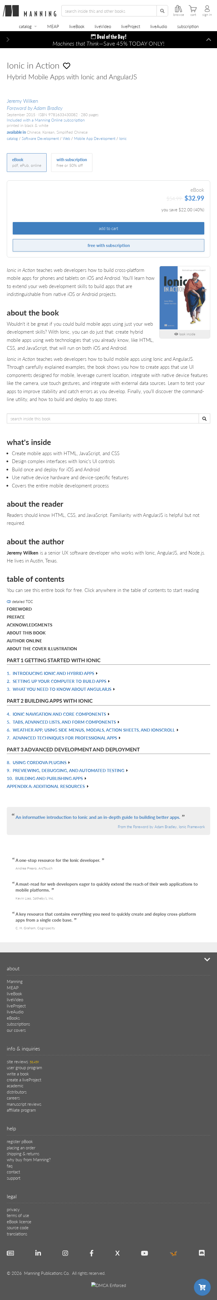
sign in (207, 14)
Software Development (40, 138)
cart (193, 14)
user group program (24, 1067)
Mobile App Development (94, 138)
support (13, 1178)
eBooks (13, 1018)
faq (9, 1166)
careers (13, 1098)
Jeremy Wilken (22, 100)
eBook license (19, 1221)
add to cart (108, 228)
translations (17, 1234)
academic (15, 1085)
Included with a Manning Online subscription (46, 120)
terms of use (18, 1215)
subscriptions (18, 1024)
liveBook (76, 26)
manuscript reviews (24, 1104)
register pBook (20, 1141)
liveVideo (103, 26)
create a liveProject (24, 1079)
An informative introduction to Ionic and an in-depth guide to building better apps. (98, 817)
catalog (25, 26)
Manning (15, 981)
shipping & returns (23, 1153)
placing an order (21, 1147)
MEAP (53, 26)
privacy (13, 1209)
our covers (16, 1030)
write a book (18, 1074)
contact (13, 1172)
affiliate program (21, 1110)
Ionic (123, 138)
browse (178, 14)
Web (66, 138)
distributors (17, 1092)
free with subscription (109, 245)
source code (18, 1227)
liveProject (130, 26)
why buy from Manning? (29, 1159)
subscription (188, 26)
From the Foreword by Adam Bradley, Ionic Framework (161, 826)
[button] (8, 39)
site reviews (23, 1061)
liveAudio (158, 26)
